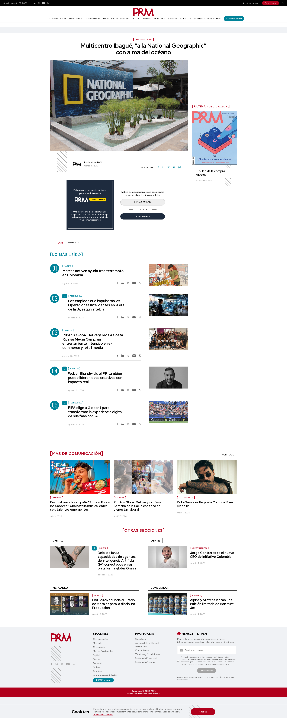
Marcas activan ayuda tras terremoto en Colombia (93, 273)
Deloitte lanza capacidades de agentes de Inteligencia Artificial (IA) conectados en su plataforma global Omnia (117, 561)
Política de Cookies (103, 714)
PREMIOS (97, 595)
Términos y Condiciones (147, 654)
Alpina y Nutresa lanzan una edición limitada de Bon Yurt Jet (212, 604)
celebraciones (186, 498)
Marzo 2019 (73, 242)
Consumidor (92, 18)
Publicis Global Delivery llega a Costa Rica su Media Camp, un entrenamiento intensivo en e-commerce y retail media (92, 341)
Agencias (119, 498)
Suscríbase (271, 3)
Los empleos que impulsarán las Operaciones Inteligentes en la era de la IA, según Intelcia (96, 305)
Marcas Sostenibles (116, 18)
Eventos (185, 18)
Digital (136, 18)
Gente (147, 18)
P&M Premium (234, 18)
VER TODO (228, 454)
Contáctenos (142, 650)
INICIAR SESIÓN (142, 202)
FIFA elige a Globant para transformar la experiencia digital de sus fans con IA (95, 411)
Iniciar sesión (252, 3)
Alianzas (196, 595)
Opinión (172, 18)
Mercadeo (75, 18)
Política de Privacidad (146, 658)
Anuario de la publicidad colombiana (147, 645)
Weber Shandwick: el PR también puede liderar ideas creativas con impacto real (95, 377)
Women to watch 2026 (207, 18)
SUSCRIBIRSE (142, 216)
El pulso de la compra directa (210, 173)
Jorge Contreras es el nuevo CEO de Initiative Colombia (212, 555)
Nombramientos (199, 548)
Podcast (159, 18)
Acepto (203, 711)
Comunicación (57, 18)
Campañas (56, 498)
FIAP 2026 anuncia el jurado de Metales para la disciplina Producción (113, 604)
